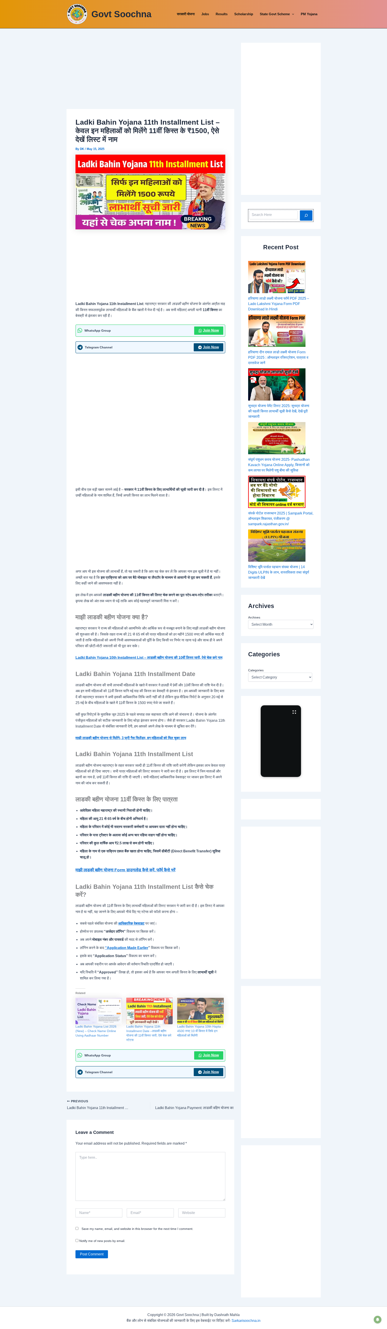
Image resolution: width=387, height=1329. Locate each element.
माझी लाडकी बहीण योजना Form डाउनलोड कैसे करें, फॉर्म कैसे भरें (125, 870)
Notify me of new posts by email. (102, 1241)
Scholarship (243, 14)
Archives (254, 617)
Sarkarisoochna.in (246, 1321)
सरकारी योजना (186, 14)
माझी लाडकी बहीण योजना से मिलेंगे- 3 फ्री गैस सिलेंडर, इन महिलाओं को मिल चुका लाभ (130, 738)
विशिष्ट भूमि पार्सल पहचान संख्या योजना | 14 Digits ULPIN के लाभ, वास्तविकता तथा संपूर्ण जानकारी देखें (278, 572)
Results (222, 14)
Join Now (211, 330)
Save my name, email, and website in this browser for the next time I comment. (137, 1229)
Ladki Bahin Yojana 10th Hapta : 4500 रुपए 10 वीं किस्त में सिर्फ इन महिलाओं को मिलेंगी (200, 1031)
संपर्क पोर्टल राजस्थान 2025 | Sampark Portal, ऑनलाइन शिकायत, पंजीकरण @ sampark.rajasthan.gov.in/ (280, 518)
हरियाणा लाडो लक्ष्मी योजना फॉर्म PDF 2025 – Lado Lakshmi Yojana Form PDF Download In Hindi (278, 304)
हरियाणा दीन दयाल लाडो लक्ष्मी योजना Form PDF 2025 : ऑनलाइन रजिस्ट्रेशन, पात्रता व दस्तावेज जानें (278, 357)
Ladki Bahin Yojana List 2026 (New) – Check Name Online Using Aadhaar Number (95, 1031)
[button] (292, 14)
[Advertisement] (150, 76)
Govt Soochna (121, 14)
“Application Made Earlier (126, 948)
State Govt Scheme (275, 14)
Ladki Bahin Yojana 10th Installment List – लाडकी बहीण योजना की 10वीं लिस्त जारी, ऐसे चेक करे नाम (148, 657)
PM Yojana (309, 14)
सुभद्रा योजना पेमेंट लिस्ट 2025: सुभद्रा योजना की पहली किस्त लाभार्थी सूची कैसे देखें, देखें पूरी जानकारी (278, 411)
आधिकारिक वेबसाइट (131, 923)
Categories (256, 670)
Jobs (205, 14)
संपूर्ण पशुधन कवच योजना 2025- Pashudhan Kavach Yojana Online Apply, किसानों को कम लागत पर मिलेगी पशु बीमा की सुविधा (279, 465)
